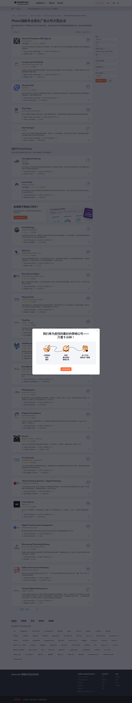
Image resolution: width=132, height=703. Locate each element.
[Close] (97, 331)
